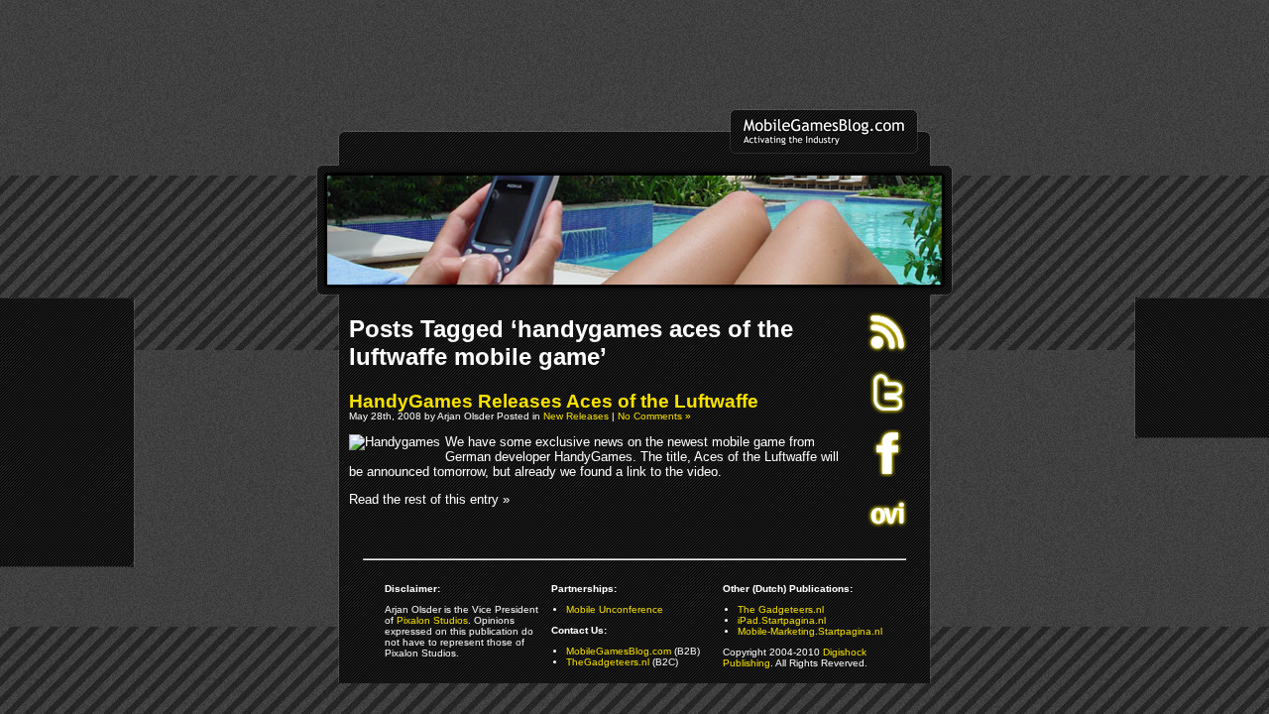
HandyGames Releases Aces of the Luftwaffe (553, 401)
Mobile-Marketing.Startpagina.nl (810, 631)
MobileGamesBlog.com (618, 651)
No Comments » (654, 416)
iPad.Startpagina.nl (782, 620)
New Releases (576, 416)
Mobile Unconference (614, 609)
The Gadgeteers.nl (781, 609)
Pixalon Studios (432, 620)
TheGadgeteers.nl (607, 661)
